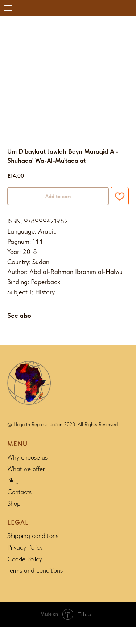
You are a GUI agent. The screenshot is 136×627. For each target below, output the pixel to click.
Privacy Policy (25, 547)
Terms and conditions (35, 570)
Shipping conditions (32, 535)
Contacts (19, 491)
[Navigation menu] (8, 8)
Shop (14, 503)
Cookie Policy (24, 559)
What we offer (26, 469)
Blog (13, 480)
